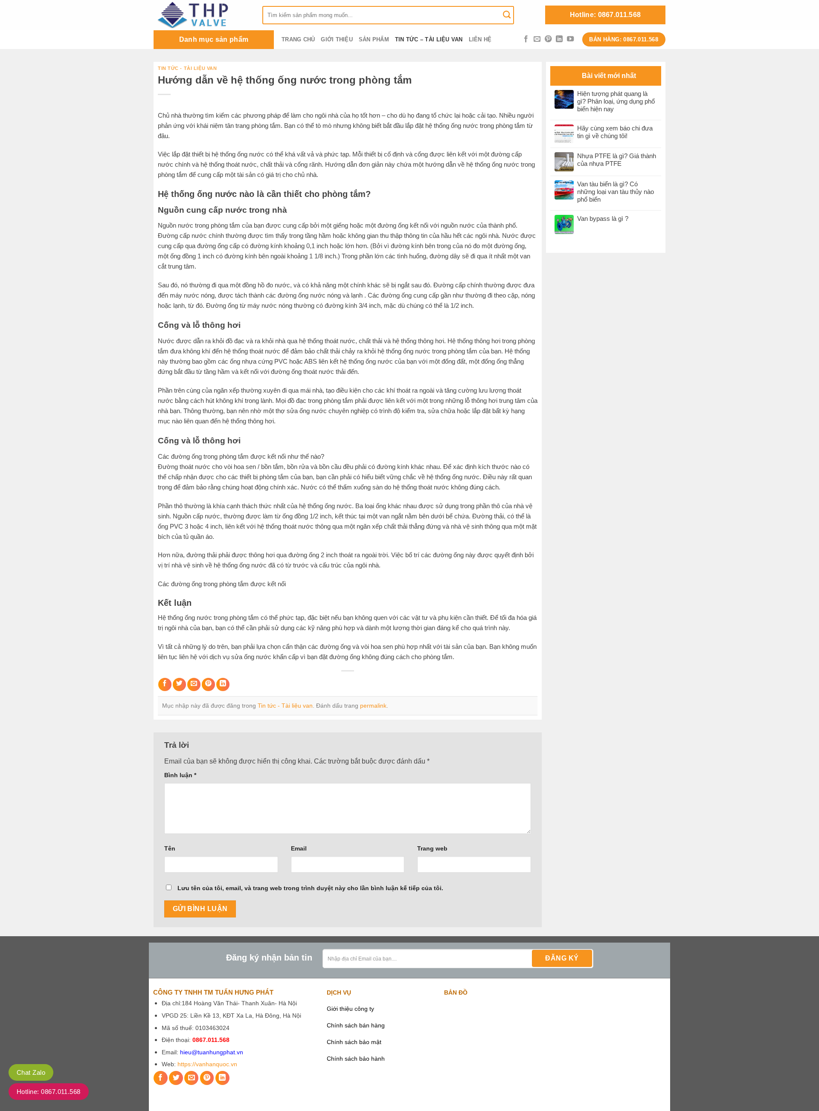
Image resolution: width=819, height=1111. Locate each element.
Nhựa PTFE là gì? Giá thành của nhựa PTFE (616, 159)
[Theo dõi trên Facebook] (526, 39)
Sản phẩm (374, 39)
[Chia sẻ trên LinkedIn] (222, 684)
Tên (169, 848)
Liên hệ (480, 39)
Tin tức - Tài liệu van (187, 68)
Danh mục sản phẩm (213, 39)
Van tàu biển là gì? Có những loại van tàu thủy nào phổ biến (615, 191)
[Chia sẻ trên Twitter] (179, 684)
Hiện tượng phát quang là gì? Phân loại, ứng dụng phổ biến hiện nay (616, 101)
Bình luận (180, 775)
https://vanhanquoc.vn (207, 1064)
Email (299, 848)
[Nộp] (507, 15)
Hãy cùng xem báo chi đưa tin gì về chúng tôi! (615, 131)
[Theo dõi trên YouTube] (570, 39)
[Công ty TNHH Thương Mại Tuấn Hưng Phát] (202, 15)
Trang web (432, 848)
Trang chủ (298, 39)
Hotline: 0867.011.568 (605, 14)
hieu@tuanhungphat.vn (211, 1052)
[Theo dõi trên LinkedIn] (559, 39)
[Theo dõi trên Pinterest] (548, 39)
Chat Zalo (31, 1072)
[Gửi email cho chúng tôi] (537, 39)
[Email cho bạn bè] (193, 684)
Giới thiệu (337, 39)
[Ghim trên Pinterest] (208, 684)
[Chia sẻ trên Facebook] (164, 684)
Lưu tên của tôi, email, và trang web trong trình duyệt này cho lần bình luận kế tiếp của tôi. (310, 888)
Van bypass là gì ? (602, 218)
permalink (373, 705)
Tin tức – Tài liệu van (429, 39)
